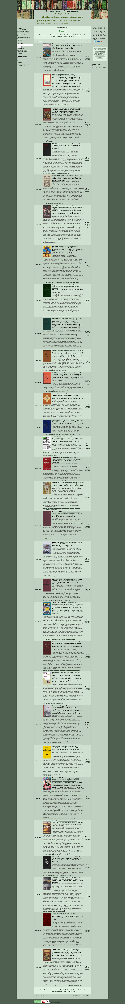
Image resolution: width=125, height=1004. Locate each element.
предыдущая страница (56, 36)
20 (71, 35)
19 (69, 35)
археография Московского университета (66, 672)
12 (54, 35)
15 (60, 35)
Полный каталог (21, 29)
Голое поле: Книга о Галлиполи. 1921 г (68, 857)
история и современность (62, 877)
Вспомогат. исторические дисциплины (63, 316)
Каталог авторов (21, 34)
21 (73, 35)
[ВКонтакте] (94, 41)
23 (78, 35)
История (45, 71)
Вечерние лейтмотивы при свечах (68, 821)
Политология (51, 173)
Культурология (51, 539)
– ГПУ (54, 144)
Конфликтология (52, 480)
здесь (78, 20)
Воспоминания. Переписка (54, 875)
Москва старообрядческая (66, 246)
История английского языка (66, 746)
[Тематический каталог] (100, 60)
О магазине (20, 62)
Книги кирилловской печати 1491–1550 (72, 482)
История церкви (51, 71)
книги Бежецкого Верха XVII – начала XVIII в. (67, 420)
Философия (62, 670)
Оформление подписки (23, 58)
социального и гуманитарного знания (65, 642)
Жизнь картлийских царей (66, 394)
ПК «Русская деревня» (85, 995)
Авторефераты (21, 39)
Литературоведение (48, 348)
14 (58, 35)
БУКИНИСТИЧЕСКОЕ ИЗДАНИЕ (61, 173)
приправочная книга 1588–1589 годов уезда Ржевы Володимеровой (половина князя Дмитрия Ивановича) (66, 286)
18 (67, 35)
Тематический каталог (23, 32)
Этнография (50, 203)
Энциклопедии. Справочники (54, 508)
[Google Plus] (101, 41)
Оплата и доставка (22, 51)
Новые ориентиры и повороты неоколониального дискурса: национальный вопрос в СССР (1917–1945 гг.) (66, 779)
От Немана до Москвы (65, 108)
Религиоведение (59, 71)
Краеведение (51, 105)
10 (50, 35)
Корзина (19, 53)
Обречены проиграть (64, 579)
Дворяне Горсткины (64, 542)
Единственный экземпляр (24, 37)
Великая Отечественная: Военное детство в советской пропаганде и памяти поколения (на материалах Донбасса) (68, 207)
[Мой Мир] (98, 41)
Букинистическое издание (24, 36)
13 (56, 35)
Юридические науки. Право (69, 480)
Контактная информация (23, 64)
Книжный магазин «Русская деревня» (62, 11)
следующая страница (69, 36)
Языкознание (60, 348)
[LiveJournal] (100, 41)
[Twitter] (96, 41)
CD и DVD (19, 40)
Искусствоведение (58, 203)
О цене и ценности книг (23, 50)
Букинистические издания (99, 66)
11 (52, 35)
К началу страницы (40, 995)
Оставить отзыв (21, 65)
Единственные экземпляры (99, 67)
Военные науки (51, 141)
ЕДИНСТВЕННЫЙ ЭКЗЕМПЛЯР (73, 434)
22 (76, 35)
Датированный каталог (23, 31)
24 (80, 35)
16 (63, 35)
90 (84, 35)
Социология (50, 243)
